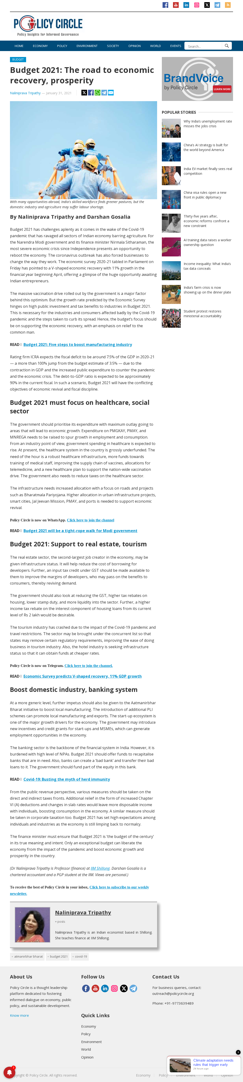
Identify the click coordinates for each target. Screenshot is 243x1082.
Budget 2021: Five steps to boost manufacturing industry (77, 344)
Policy (62, 46)
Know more (19, 1015)
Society (113, 46)
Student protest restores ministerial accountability (202, 313)
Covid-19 (81, 956)
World (155, 46)
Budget (18, 59)
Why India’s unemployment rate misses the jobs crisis (208, 123)
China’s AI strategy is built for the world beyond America (206, 147)
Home (19, 46)
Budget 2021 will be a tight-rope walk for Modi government (80, 530)
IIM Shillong (100, 868)
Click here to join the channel (90, 520)
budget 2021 (59, 956)
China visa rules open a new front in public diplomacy (205, 194)
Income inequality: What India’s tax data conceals (207, 266)
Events (175, 46)
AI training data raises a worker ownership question (207, 242)
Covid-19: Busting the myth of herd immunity (66, 779)
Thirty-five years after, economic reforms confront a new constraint (206, 221)
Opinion (134, 46)
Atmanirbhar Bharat (28, 956)
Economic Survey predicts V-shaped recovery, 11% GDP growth (82, 676)
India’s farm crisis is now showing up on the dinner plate (207, 289)
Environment (87, 46)
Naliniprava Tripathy (25, 93)
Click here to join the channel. (89, 666)
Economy (40, 46)
